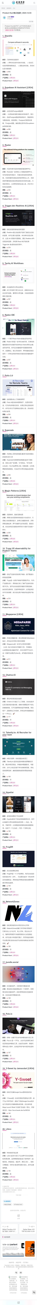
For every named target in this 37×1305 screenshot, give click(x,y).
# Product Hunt (18, 1204)
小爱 (8, 17)
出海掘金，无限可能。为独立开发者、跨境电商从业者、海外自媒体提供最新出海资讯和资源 (18, 1266)
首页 (3, 8)
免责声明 (18, 1262)
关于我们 (25, 1262)
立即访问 (12, 78)
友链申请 (11, 1262)
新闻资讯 (9, 8)
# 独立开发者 (7, 1204)
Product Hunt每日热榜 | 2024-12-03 (16, 13)
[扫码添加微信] (34, 1292)
